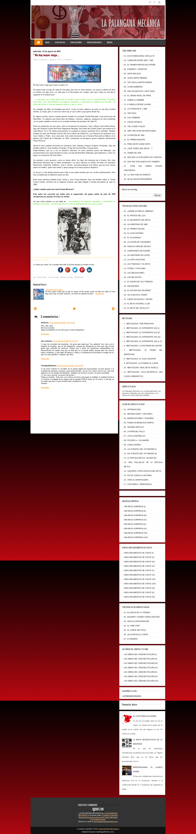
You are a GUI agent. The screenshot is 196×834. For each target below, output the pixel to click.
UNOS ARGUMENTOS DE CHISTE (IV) (139, 566)
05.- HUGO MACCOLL (132, 74)
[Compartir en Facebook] (60, 272)
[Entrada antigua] (113, 308)
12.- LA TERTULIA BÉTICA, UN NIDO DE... (141, 458)
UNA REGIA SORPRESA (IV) (135, 520)
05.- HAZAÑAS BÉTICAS (134, 427)
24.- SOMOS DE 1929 (132, 153)
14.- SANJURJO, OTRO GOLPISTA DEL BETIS (142, 471)
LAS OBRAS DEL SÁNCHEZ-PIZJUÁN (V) (140, 672)
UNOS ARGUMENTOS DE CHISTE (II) (139, 557)
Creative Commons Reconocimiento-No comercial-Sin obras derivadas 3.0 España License (98, 817)
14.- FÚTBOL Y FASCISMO (134, 268)
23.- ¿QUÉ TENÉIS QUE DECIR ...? (138, 148)
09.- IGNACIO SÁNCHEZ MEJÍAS (137, 246)
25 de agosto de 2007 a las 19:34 (70, 366)
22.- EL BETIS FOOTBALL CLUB (137, 304)
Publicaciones (76, 42)
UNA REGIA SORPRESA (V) (135, 524)
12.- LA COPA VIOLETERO (134, 260)
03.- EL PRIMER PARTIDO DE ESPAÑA (139, 65)
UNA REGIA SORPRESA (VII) (135, 533)
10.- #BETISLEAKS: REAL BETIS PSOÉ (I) (141, 368)
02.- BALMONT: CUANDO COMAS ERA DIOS (142, 617)
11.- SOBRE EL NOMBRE (134, 100)
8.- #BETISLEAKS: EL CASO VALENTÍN (140, 359)
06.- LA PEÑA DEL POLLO (134, 432)
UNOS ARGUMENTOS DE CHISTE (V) (139, 570)
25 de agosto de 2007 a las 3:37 (65, 341)
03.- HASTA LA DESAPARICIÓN (136, 621)
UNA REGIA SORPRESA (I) (134, 507)
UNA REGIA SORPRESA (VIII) (136, 537)
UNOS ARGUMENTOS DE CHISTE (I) (139, 553)
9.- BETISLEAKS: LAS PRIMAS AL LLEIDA (141, 363)
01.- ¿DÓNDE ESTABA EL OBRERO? (138, 211)
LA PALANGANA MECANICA (108, 829)
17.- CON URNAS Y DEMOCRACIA (138, 484)
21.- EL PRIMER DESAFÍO (134, 140)
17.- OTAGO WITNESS (133, 122)
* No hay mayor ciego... (46, 55)
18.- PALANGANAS (131, 286)
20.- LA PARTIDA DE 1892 (134, 135)
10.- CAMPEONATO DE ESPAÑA (137, 251)
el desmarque (53, 277)
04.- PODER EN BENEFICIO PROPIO (139, 423)
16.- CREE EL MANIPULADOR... (137, 480)
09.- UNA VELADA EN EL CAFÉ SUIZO (139, 91)
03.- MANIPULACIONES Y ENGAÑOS (139, 418)
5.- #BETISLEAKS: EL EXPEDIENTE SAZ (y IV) (143, 341)
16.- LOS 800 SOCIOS (132, 277)
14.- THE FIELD (130, 113)
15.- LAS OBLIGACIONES (134, 273)
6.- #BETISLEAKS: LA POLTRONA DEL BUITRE (143, 346)
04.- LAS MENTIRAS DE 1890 (135, 224)
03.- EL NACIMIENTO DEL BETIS (137, 220)
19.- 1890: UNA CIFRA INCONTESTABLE (140, 131)
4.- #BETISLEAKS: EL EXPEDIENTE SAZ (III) (142, 337)
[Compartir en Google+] (67, 272)
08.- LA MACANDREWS (133, 87)
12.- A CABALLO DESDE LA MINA (137, 104)
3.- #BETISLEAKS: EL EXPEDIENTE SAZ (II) (142, 333)
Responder (45, 334)
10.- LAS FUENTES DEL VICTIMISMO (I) (140, 449)
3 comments (67, 60)
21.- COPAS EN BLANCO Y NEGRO (138, 299)
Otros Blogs (60, 42)
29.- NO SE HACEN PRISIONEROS (138, 179)
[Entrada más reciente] (35, 308)
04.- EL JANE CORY (132, 626)
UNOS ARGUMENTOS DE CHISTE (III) (139, 562)
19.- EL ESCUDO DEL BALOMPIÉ (137, 290)
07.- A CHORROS (130, 639)
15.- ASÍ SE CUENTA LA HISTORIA (138, 475)
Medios (109, 42)
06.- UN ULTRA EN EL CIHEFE (136, 635)
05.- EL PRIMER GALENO (134, 229)
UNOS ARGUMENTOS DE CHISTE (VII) (139, 579)
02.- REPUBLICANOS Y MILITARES (138, 414)
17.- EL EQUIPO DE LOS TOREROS (138, 282)
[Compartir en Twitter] (74, 272)
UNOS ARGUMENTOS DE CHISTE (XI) (139, 597)
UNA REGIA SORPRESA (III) (135, 515)
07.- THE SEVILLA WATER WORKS (138, 82)
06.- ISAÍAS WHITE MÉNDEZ (135, 78)
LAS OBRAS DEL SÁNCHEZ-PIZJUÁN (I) (140, 654)
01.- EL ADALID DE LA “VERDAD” (137, 613)
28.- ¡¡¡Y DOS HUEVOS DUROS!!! (137, 175)
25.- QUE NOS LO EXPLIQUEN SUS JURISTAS (143, 157)
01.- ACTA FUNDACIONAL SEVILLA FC (139, 56)
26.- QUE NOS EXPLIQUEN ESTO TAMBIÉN (141, 162)
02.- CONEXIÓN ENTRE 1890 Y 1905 (138, 60)
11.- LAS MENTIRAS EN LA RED (137, 255)
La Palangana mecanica (132, 696)
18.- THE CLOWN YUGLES (134, 126)
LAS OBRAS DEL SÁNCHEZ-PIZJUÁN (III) (141, 663)
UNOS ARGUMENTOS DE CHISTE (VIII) (140, 584)
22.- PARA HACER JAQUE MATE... (138, 144)
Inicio (47, 42)
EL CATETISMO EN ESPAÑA (144, 716)
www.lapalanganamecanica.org (105, 822)
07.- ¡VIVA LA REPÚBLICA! (134, 436)
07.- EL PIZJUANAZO (132, 238)
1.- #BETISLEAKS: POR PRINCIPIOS (139, 324)
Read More (100, 294)
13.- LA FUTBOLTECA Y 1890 (135, 109)
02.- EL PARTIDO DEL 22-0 (134, 216)
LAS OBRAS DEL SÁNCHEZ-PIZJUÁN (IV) (141, 668)
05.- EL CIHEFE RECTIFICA (135, 630)
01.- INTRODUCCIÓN (132, 410)
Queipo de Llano (66, 277)
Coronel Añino (41, 277)
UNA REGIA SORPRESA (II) (135, 511)
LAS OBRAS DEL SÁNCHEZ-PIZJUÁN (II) (140, 659)
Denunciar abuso (129, 704)
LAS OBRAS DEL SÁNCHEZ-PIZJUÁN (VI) (141, 676)
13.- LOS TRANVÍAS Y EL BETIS (137, 264)
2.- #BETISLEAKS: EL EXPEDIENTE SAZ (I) (141, 328)
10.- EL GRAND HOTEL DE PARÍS (137, 96)
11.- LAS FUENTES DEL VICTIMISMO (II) (140, 454)
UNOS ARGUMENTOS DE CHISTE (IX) (139, 588)
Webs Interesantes (94, 42)
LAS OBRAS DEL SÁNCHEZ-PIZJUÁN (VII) (141, 681)
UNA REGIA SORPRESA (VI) (135, 529)
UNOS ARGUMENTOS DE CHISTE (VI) (139, 575)
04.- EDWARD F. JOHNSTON (135, 69)
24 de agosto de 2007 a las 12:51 (62, 323)
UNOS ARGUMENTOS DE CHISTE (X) (139, 593)
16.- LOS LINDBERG (132, 118)
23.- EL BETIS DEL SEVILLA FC (136, 308)
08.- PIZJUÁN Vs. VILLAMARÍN (136, 440)
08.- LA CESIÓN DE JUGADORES (137, 242)
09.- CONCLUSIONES (132, 445)
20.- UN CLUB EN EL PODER (135, 295)
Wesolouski (79, 277)
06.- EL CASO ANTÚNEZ (133, 233)
